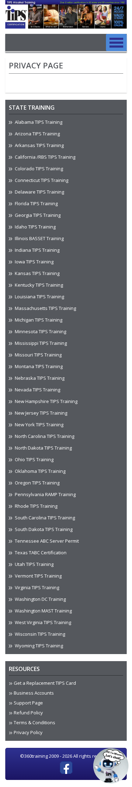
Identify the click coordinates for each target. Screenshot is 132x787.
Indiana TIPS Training (36, 250)
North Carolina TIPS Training (44, 436)
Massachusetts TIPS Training (45, 308)
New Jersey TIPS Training (40, 413)
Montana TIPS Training (38, 366)
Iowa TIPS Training (34, 261)
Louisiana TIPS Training (39, 296)
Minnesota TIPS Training (40, 331)
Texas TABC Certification (40, 552)
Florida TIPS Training (36, 203)
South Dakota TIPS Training (43, 529)
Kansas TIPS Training (36, 273)
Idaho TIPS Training (35, 227)
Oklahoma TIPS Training (39, 471)
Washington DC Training (40, 599)
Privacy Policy (28, 732)
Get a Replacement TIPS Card (45, 683)
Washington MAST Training (43, 611)
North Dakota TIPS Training (43, 448)
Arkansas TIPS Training (39, 145)
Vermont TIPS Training (38, 576)
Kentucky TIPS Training (38, 285)
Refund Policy (28, 712)
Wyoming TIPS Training (38, 645)
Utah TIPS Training (34, 564)
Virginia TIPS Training (36, 587)
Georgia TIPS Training (37, 215)
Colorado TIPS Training (38, 168)
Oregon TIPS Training (36, 483)
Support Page (28, 703)
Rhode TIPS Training (35, 506)
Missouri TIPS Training (38, 355)
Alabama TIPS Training (38, 122)
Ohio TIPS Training (34, 459)
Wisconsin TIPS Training (39, 634)
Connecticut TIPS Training (41, 180)
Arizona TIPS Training (37, 133)
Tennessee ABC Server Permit (46, 541)
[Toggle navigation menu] (116, 42)
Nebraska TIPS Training (39, 378)
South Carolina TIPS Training (44, 517)
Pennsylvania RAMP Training (45, 494)
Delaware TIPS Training (39, 192)
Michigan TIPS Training (38, 320)
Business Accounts (34, 693)
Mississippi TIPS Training (40, 343)
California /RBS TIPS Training (44, 157)
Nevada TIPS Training (37, 389)
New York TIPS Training (38, 424)
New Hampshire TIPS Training (45, 401)
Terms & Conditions (34, 722)
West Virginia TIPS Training (42, 622)
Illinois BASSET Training (39, 238)
